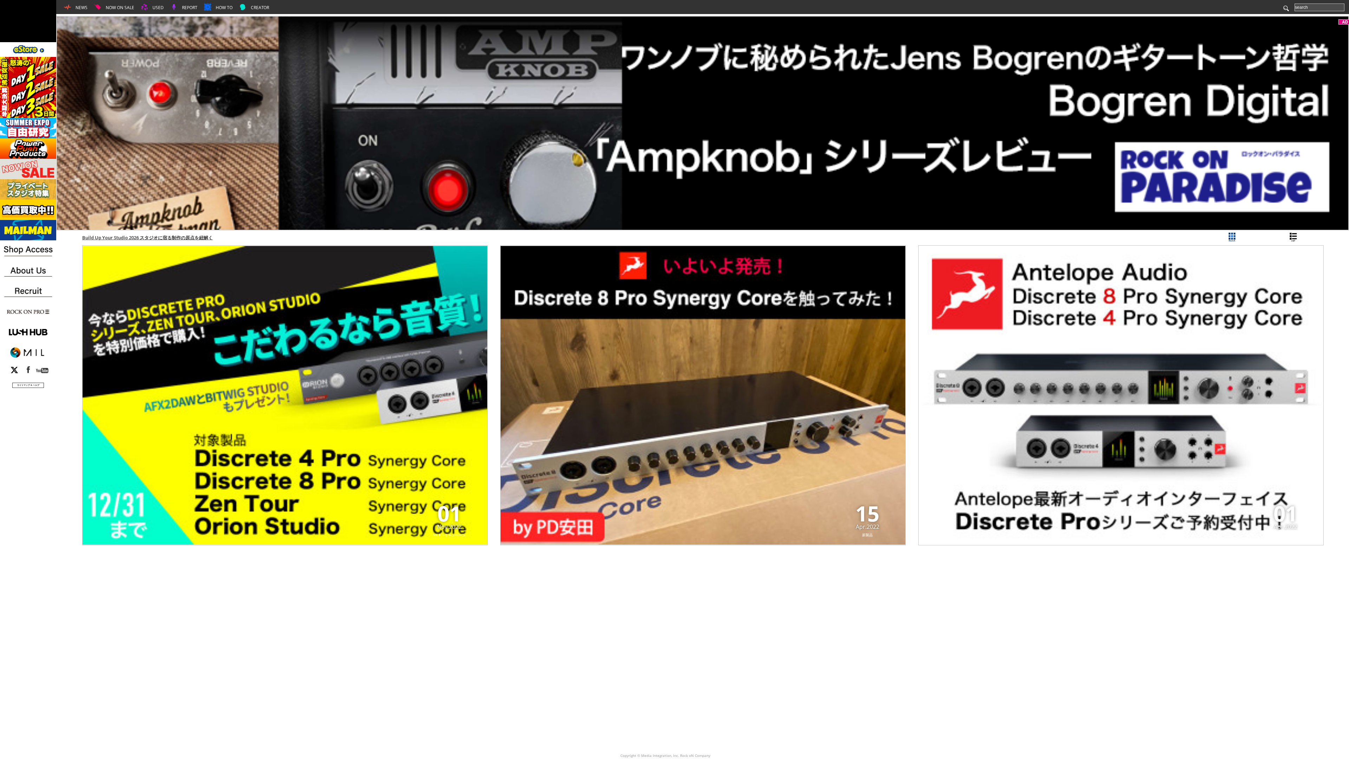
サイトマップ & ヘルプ (28, 385)
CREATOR (259, 8)
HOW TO (224, 8)
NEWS (80, 8)
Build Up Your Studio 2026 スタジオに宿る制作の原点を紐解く (147, 237)
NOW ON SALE (119, 8)
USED (157, 8)
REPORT (189, 8)
